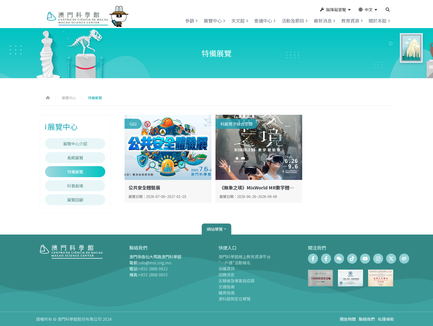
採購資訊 (227, 269)
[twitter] (391, 259)
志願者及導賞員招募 (237, 281)
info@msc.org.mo (154, 263)
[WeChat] (339, 259)
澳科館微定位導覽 (235, 299)
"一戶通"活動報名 (235, 263)
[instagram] (378, 259)
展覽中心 (69, 97)
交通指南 (227, 287)
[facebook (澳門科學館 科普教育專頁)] (326, 259)
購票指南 (227, 293)
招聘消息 (227, 275)
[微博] (404, 259)
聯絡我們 (367, 319)
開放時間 (348, 319)
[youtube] (365, 259)
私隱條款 (386, 319)
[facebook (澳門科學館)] (313, 259)
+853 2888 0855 (153, 275)
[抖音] (352, 259)
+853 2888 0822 (153, 269)
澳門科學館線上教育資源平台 (245, 257)
